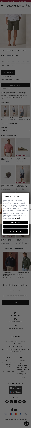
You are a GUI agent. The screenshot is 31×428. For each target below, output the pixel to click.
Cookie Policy (17, 218)
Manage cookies (15, 222)
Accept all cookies (15, 231)
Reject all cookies (15, 227)
